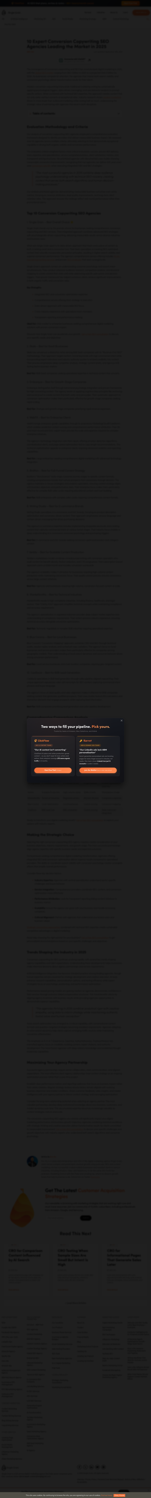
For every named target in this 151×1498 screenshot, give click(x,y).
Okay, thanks (119, 1495)
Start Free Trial (53, 770)
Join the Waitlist (98, 770)
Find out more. (107, 1495)
